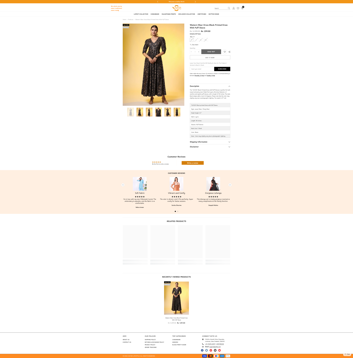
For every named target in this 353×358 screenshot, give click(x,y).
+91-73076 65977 (210, 344)
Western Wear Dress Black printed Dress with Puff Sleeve (176, 319)
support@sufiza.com (215, 347)
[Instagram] (206, 350)
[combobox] (221, 8)
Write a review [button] (192, 163)
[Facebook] (202, 350)
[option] (176, 1)
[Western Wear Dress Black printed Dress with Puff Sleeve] (176, 298)
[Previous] (157, 1)
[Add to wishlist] (224, 51)
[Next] (195, 1)
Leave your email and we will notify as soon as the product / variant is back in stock (208, 64)
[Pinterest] (211, 350)
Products (130, 19)
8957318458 (220, 344)
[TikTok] (215, 350)
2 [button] (177, 211)
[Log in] (234, 8)
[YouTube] (219, 350)
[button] (194, 45)
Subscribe (222, 69)
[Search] (222, 8)
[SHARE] (228, 52)
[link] (135, 261)
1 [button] (175, 211)
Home (124, 19)
